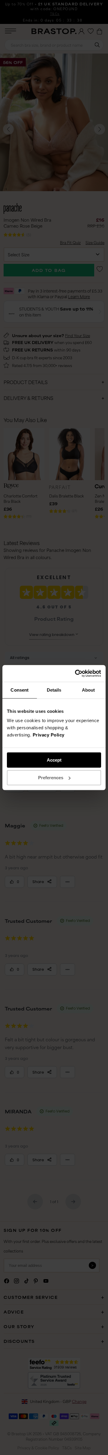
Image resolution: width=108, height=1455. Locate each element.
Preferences (50, 777)
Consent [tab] (19, 690)
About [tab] (88, 690)
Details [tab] (54, 690)
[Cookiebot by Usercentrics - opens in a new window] (76, 673)
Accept (54, 759)
